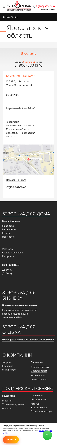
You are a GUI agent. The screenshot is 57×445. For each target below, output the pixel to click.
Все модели (8, 236)
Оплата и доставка (12, 252)
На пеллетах (9, 229)
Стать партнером (40, 367)
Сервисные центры (41, 411)
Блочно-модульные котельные (19, 305)
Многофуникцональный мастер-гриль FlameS (28, 339)
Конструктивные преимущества (19, 310)
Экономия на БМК (12, 317)
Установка (8, 249)
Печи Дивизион (11, 264)
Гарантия (7, 400)
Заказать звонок (48, 9)
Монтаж (35, 403)
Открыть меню (2, 6)
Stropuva (7, 362)
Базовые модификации (15, 313)
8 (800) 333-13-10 (45, 6)
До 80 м (7, 273)
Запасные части (39, 407)
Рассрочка (8, 256)
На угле (6, 233)
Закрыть (10, 439)
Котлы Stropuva (11, 221)
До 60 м (7, 269)
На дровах (8, 225)
